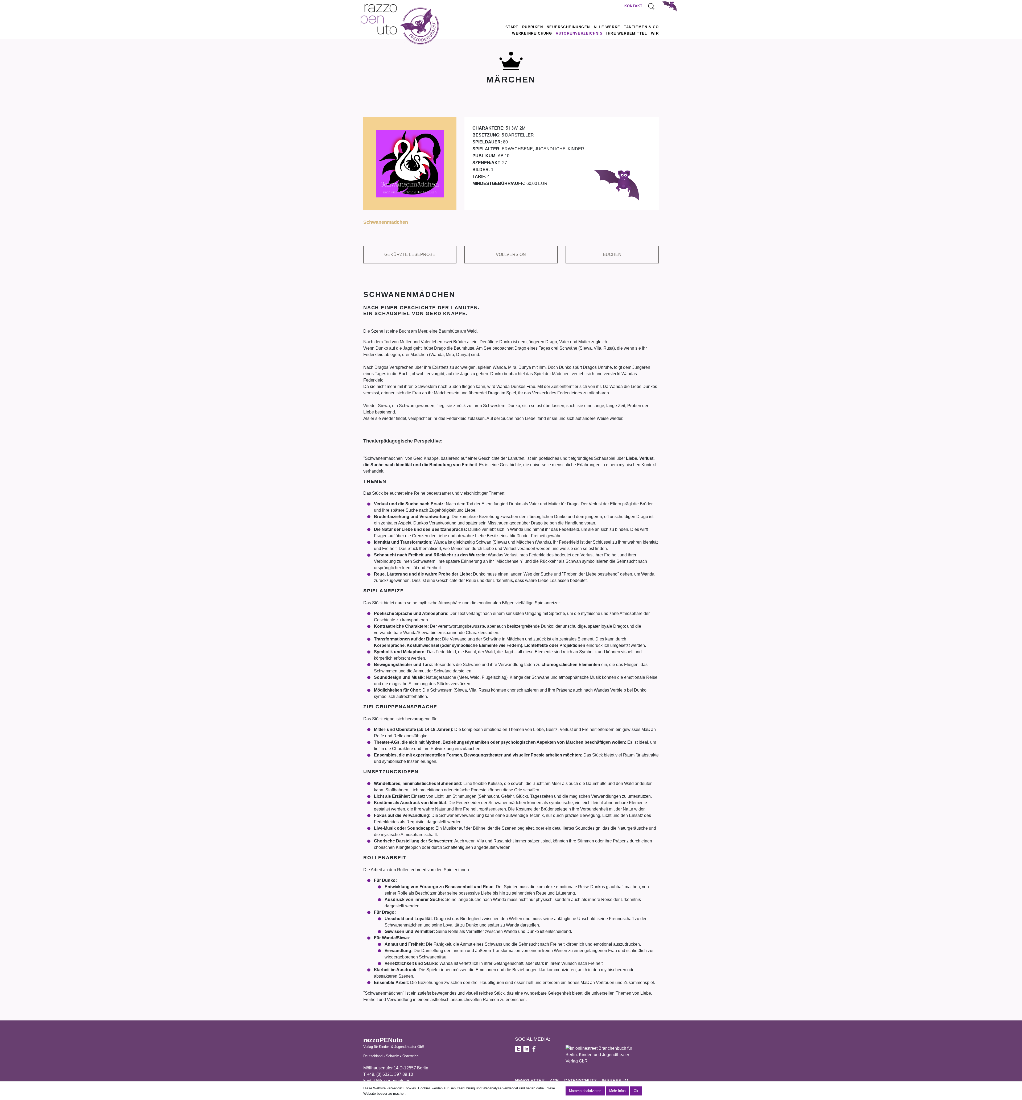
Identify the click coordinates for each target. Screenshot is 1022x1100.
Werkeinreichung (532, 33)
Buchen (612, 254)
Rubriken (532, 27)
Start (511, 27)
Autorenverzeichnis (579, 33)
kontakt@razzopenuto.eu (386, 1080)
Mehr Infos (617, 1091)
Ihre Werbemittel (626, 33)
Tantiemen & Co (641, 27)
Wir (655, 33)
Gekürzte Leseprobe (409, 254)
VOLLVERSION (511, 254)
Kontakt (633, 6)
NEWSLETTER (530, 1080)
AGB (554, 1080)
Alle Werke (607, 27)
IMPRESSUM (615, 1080)
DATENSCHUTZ (580, 1080)
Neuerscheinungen (568, 27)
